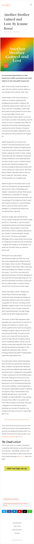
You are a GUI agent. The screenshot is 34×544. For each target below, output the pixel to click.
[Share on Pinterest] (19, 511)
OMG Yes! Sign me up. (17, 468)
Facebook (17, 523)
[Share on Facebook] (9, 511)
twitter (19, 436)
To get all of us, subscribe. (10, 499)
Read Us (21, 456)
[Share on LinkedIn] (14, 511)
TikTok (17, 533)
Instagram (17, 530)
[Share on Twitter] (4, 511)
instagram (5, 436)
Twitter (17, 526)
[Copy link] (29, 511)
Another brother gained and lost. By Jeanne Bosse (15, 504)
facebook (12, 436)
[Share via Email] (24, 511)
